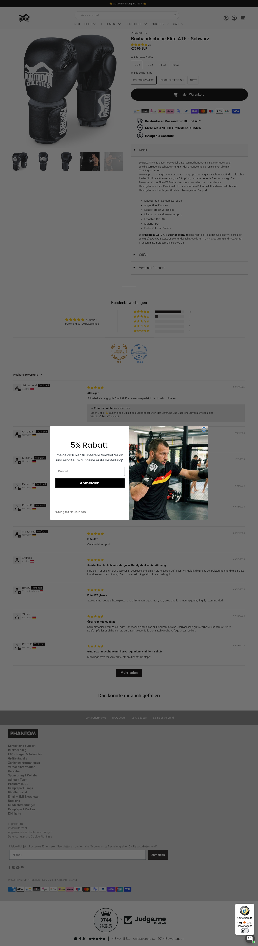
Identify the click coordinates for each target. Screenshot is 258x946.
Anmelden (90, 483)
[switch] (245, 930)
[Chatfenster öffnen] (250, 938)
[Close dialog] (204, 429)
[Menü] (251, 906)
